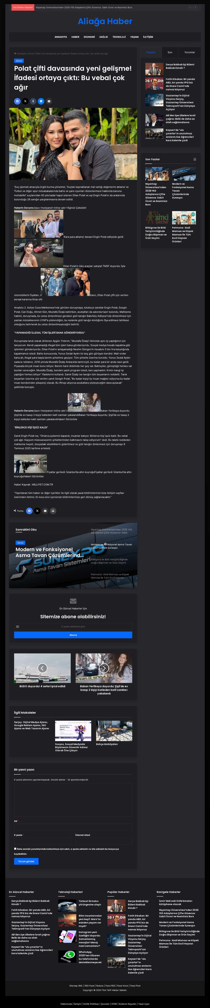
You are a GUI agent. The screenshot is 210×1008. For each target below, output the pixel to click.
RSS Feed (89, 985)
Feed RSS (110, 985)
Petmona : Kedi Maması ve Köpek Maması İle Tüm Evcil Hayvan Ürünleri (182, 234)
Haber (75, 36)
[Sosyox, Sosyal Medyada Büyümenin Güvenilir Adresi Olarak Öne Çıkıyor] (73, 731)
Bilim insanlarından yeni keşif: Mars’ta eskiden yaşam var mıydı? (90, 921)
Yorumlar (189, 52)
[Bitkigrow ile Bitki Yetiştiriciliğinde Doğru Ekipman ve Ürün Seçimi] (157, 218)
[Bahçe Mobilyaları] (114, 731)
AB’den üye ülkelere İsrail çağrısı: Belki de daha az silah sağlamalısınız (180, 119)
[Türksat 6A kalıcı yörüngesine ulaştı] (67, 905)
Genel (31, 53)
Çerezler (105, 1004)
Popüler (151, 52)
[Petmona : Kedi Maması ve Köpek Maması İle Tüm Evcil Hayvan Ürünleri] (184, 218)
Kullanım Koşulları (127, 1004)
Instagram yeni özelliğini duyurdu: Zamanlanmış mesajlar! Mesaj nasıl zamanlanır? (90, 939)
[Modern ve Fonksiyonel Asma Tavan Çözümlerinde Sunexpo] (184, 174)
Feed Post (135, 985)
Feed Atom (122, 985)
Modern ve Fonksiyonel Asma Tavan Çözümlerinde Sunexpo (66, 7)
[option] (73, 555)
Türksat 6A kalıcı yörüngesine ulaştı (90, 902)
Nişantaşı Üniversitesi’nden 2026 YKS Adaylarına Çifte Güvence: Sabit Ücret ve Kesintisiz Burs (156, 194)
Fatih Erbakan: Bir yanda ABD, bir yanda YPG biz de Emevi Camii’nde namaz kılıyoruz (180, 84)
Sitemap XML (76, 985)
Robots (100, 985)
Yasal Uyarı (143, 1004)
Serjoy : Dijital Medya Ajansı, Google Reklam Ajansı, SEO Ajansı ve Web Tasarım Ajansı (31, 725)
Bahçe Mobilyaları (107, 744)
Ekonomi (89, 36)
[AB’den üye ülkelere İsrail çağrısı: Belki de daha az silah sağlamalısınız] (154, 120)
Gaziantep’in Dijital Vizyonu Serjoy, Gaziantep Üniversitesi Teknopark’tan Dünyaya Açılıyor (180, 102)
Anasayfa (61, 36)
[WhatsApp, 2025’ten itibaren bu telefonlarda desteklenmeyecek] (67, 956)
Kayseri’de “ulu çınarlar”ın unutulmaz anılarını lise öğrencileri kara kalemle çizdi (180, 135)
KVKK (114, 1004)
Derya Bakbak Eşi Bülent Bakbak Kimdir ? (180, 66)
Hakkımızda (66, 1004)
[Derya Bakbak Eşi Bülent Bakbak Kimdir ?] (154, 69)
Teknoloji (119, 36)
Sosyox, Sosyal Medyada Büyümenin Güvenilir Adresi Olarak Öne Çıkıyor (71, 747)
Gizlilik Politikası (91, 1004)
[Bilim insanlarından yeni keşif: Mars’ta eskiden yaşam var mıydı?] (67, 920)
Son (170, 52)
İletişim (148, 36)
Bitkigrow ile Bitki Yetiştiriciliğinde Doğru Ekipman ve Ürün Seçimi (46, 552)
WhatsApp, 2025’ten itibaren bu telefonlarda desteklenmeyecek (90, 957)
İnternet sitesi (82, 835)
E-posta (19, 835)
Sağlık (103, 36)
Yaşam (134, 36)
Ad (16, 821)
